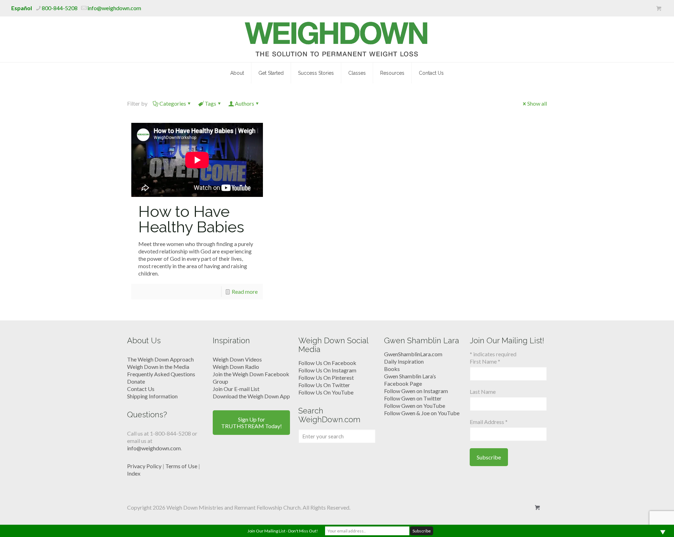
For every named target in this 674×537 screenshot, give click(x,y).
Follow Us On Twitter (324, 385)
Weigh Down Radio (236, 366)
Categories (172, 103)
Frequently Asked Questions (161, 374)
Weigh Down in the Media (158, 366)
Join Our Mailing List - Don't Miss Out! (282, 530)
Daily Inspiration (404, 361)
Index (133, 473)
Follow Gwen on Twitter (413, 398)
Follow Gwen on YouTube (414, 405)
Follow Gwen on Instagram (416, 390)
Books (392, 368)
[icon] (658, 8)
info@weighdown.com (114, 8)
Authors (244, 103)
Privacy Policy (144, 466)
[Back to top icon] (640, 522)
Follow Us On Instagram (327, 370)
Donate (136, 381)
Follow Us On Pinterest (326, 377)
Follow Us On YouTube (325, 392)
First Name (485, 361)
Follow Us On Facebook (327, 362)
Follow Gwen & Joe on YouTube (422, 413)
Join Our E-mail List (236, 388)
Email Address (489, 421)
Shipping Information (152, 396)
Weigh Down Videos (237, 359)
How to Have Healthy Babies (191, 219)
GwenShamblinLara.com (413, 354)
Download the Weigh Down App (251, 396)
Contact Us (140, 388)
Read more (245, 291)
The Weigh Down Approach (160, 359)
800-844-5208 (60, 8)
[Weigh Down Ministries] (337, 39)
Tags (210, 103)
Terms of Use (181, 466)
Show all (537, 103)
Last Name (483, 391)
